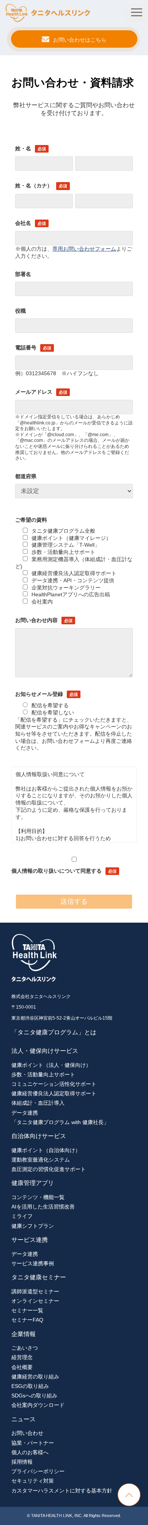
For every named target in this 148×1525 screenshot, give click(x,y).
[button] (136, 12)
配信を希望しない (52, 712)
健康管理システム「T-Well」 (65, 545)
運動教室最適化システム (40, 1160)
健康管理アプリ (32, 1183)
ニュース (23, 1419)
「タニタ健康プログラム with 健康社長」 (60, 1122)
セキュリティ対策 (32, 1481)
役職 (20, 311)
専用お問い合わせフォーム (84, 249)
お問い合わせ (27, 1433)
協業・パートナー (32, 1443)
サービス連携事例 (32, 1263)
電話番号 (25, 348)
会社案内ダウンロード (38, 1405)
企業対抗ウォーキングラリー (66, 588)
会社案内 (42, 602)
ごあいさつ (24, 1348)
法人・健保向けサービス (44, 1051)
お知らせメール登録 (39, 694)
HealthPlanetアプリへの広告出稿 (70, 594)
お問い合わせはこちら (79, 40)
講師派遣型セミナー (35, 1291)
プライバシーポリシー (38, 1471)
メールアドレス (33, 392)
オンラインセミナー (35, 1301)
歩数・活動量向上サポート (63, 552)
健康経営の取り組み (35, 1377)
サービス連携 (29, 1240)
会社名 (23, 223)
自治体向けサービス (38, 1136)
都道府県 (25, 476)
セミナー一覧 (27, 1310)
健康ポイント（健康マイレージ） (71, 538)
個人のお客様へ (30, 1452)
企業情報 (23, 1334)
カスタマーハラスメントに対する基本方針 (61, 1491)
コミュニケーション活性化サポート (53, 1084)
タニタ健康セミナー (38, 1277)
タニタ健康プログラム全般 (63, 531)
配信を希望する (50, 705)
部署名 (23, 274)
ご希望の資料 (31, 520)
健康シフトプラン (32, 1226)
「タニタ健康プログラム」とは (53, 1032)
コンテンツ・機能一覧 (38, 1197)
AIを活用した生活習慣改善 (43, 1207)
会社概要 (22, 1367)
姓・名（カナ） (33, 185)
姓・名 (23, 148)
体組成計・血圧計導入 (38, 1103)
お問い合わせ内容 (36, 620)
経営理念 (22, 1357)
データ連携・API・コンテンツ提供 (72, 580)
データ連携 (24, 1113)
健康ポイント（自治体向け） (45, 1150)
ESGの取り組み (30, 1386)
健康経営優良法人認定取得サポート (74, 573)
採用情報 (22, 1462)
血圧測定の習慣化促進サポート (48, 1169)
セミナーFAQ (27, 1320)
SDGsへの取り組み (34, 1395)
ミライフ (22, 1216)
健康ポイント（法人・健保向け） (51, 1065)
